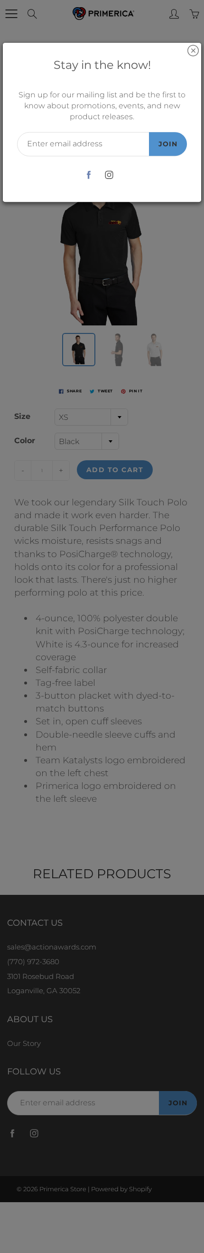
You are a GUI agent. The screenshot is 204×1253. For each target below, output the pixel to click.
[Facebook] (88, 175)
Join (167, 144)
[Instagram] (109, 175)
